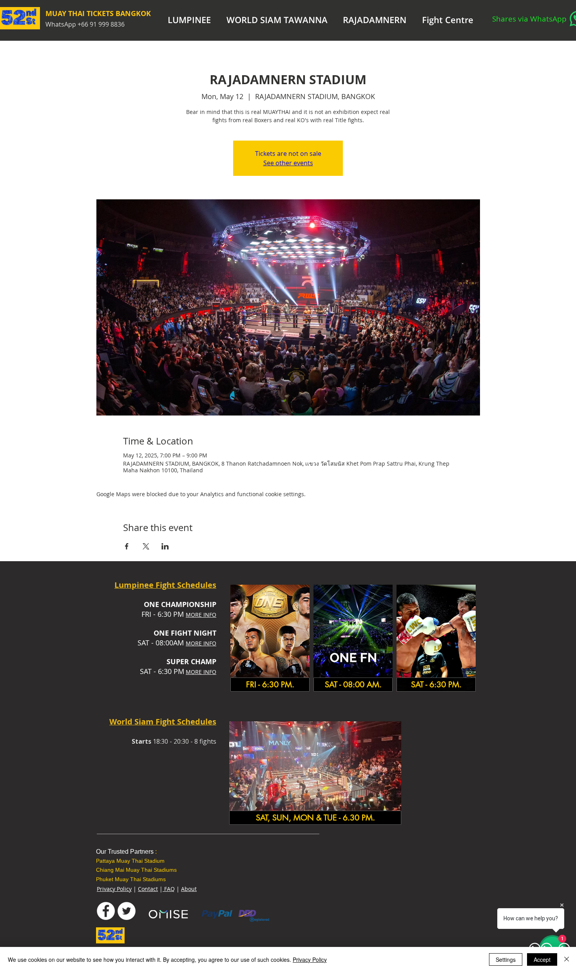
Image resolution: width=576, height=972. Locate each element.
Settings (506, 959)
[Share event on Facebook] (126, 546)
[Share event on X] (146, 546)
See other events (288, 163)
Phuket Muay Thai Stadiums (131, 879)
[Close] (566, 959)
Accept (542, 959)
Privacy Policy (114, 889)
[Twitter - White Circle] (127, 911)
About (189, 889)
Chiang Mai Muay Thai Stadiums (136, 870)
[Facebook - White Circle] (106, 911)
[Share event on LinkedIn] (165, 546)
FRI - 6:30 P (159, 614)
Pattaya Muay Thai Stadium (130, 861)
